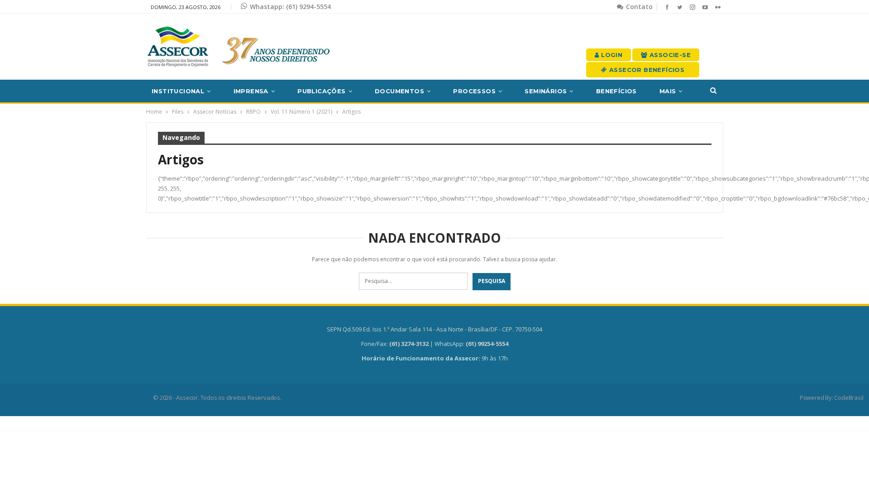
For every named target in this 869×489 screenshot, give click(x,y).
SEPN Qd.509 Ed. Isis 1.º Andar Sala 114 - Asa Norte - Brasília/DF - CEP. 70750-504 (434, 329)
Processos (474, 91)
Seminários (546, 91)
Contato (638, 6)
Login (610, 54)
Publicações (321, 91)
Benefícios (616, 91)
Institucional (178, 91)
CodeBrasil (848, 397)
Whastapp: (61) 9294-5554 (290, 6)
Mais (667, 91)
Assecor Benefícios (646, 69)
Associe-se (669, 54)
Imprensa (251, 91)
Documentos (399, 91)
